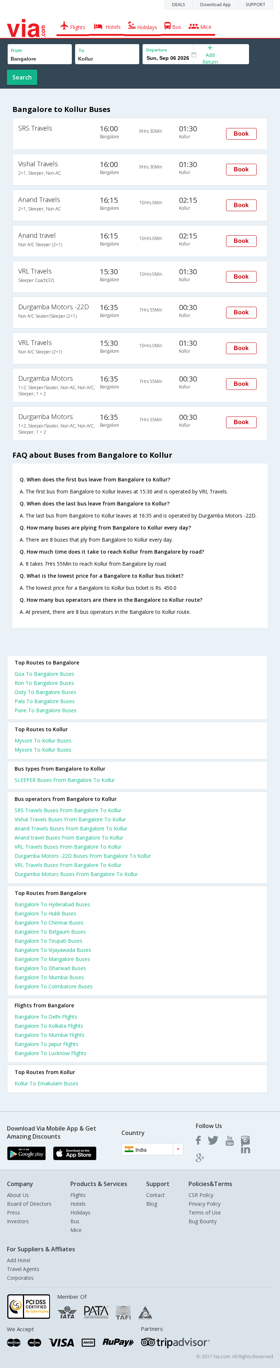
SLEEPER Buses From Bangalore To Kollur (65, 779)
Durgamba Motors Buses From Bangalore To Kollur (76, 874)
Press (13, 1212)
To (81, 50)
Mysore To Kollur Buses (43, 740)
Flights (78, 1194)
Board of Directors (29, 1203)
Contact (155, 1194)
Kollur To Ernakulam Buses (46, 1083)
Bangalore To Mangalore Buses (52, 959)
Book (241, 134)
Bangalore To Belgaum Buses (50, 931)
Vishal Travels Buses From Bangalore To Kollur (70, 819)
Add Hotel (18, 1260)
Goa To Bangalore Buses (44, 673)
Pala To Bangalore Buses (45, 701)
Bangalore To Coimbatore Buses (54, 986)
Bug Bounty (202, 1221)
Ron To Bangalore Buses (44, 682)
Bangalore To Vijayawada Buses (53, 949)
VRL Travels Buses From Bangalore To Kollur (68, 846)
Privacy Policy (204, 1203)
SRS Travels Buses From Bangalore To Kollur (68, 810)
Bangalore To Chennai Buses (49, 922)
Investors (18, 1221)
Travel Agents (23, 1269)
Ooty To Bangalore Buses (45, 692)
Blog (151, 1203)
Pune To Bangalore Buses (46, 710)
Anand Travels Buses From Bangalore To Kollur (71, 828)
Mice (76, 1229)
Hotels (78, 1203)
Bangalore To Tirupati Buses (48, 940)
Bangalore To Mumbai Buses (49, 977)
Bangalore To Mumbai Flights (50, 1034)
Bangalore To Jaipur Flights (46, 1043)
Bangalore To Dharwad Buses (50, 968)
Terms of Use (204, 1212)
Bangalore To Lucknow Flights (50, 1053)
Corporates (20, 1277)
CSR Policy (200, 1194)
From (16, 50)
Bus (74, 1221)
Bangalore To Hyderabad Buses (52, 904)
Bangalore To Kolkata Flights (49, 1025)
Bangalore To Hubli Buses (45, 913)
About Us (18, 1194)
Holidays (80, 1212)
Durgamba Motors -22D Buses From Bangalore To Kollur (83, 855)
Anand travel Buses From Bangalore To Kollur (69, 837)
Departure (156, 50)
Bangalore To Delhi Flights (46, 1016)
